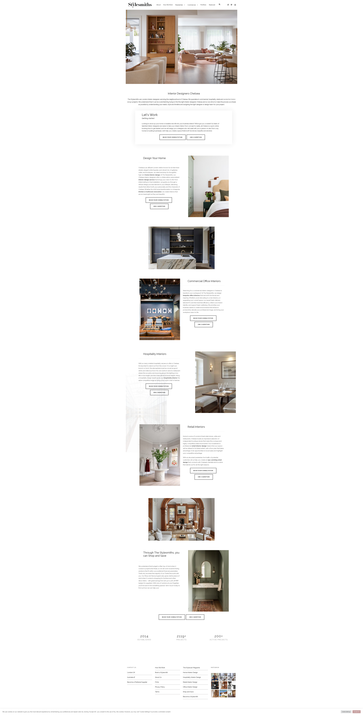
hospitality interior (170, 378)
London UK (131, 672)
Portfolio (203, 5)
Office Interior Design (190, 687)
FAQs (157, 682)
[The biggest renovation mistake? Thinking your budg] (215, 685)
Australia (130, 677)
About (158, 5)
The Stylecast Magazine (191, 668)
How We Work (168, 5)
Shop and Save (188, 692)
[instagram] (235, 5)
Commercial (192, 5)
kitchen (141, 192)
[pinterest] (231, 5)
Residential (179, 5)
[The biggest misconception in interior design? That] (232, 693)
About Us (158, 677)
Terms (157, 692)
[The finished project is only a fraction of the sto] (232, 685)
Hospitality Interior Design (192, 677)
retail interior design (199, 446)
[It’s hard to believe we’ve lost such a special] (215, 677)
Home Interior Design (190, 672)
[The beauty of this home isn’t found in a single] (223, 685)
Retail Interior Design (190, 682)
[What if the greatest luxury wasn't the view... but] (223, 677)
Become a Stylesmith (190, 696)
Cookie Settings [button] (346, 711)
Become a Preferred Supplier (137, 682)
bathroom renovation (154, 192)
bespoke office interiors (191, 295)
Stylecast (212, 5)
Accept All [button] (357, 711)
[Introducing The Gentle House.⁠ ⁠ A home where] (215, 693)
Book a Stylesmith (161, 672)
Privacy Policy (160, 687)
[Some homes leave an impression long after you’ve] (223, 693)
